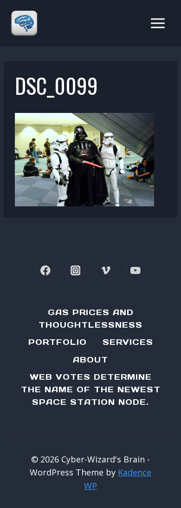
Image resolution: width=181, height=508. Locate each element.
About (90, 360)
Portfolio (57, 342)
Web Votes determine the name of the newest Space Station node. (91, 389)
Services (128, 342)
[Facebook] (45, 270)
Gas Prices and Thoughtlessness (90, 318)
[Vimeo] (106, 270)
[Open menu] (157, 23)
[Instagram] (75, 270)
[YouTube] (136, 270)
